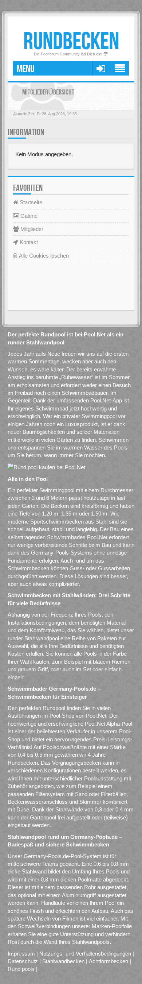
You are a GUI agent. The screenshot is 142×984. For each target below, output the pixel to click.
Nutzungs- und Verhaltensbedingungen (85, 953)
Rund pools (21, 969)
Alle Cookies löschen (43, 255)
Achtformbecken (108, 961)
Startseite (30, 202)
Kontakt (28, 242)
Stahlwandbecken (63, 961)
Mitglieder (31, 229)
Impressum (21, 953)
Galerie (28, 216)
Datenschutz (23, 961)
